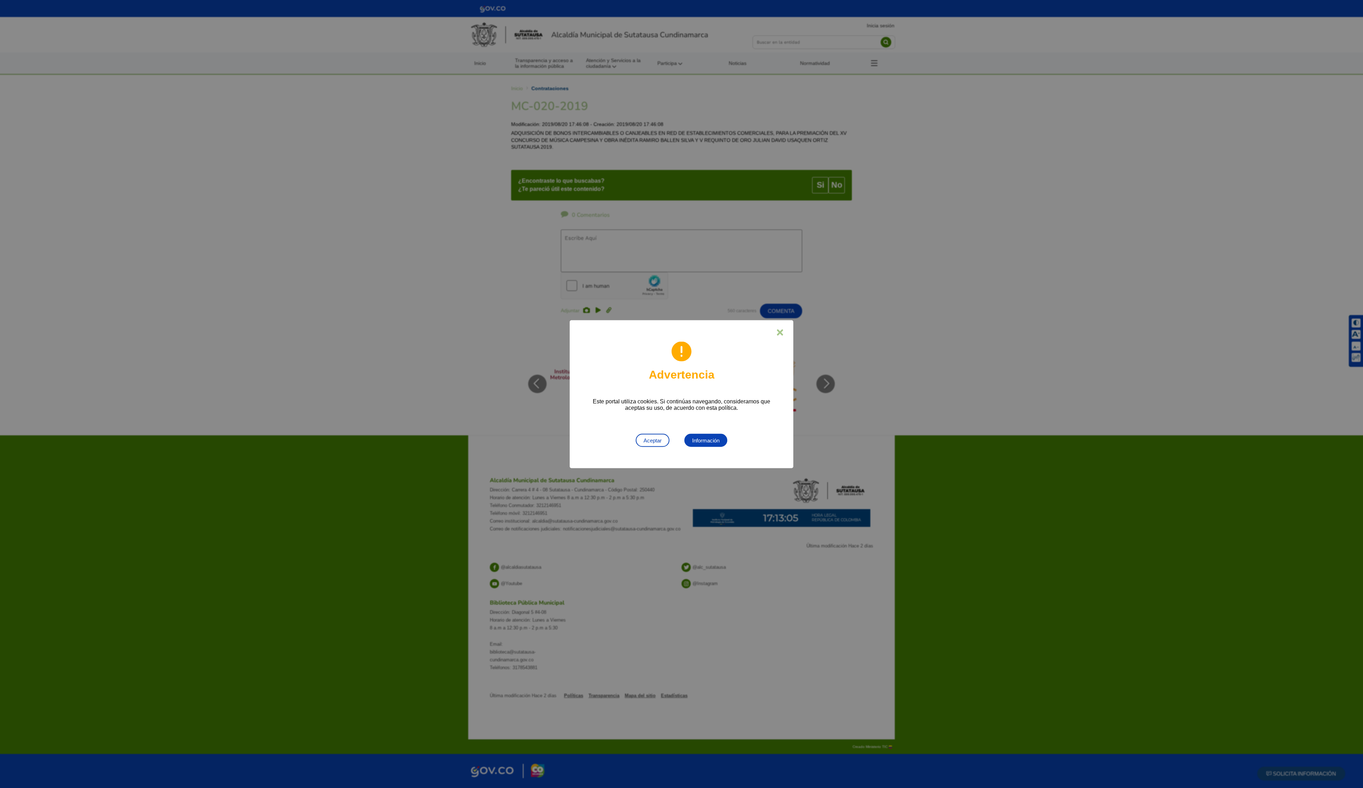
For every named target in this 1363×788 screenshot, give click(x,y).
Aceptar (653, 440)
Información (705, 440)
